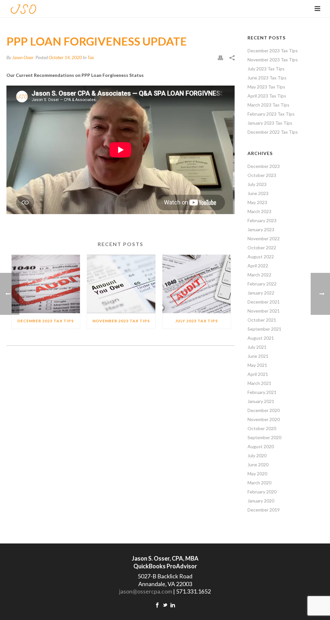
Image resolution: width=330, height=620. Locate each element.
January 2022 (261, 292)
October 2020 (262, 428)
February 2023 (262, 220)
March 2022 (259, 274)
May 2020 (257, 473)
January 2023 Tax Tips (270, 123)
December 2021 (264, 302)
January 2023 (261, 229)
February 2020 (262, 491)
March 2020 (259, 482)
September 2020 (264, 437)
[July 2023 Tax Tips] (196, 284)
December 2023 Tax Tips (45, 320)
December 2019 (264, 509)
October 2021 (262, 320)
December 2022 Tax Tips (273, 132)
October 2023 (262, 175)
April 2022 (258, 265)
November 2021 (264, 311)
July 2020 (257, 455)
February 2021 (262, 392)
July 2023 (257, 184)
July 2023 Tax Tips (196, 320)
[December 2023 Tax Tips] (46, 284)
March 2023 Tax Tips (268, 105)
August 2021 (261, 338)
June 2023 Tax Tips (267, 77)
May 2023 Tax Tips (266, 86)
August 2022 (261, 256)
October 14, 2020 (65, 57)
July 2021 (257, 347)
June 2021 (258, 356)
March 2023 (259, 211)
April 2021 (258, 374)
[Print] (220, 57)
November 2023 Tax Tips (121, 320)
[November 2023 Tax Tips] (121, 284)
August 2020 (261, 446)
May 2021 (257, 365)
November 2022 (264, 238)
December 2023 (264, 166)
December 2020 (264, 410)
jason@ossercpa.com (145, 591)
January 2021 (261, 401)
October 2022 (262, 247)
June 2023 (258, 193)
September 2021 (264, 329)
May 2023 (257, 202)
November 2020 (264, 419)
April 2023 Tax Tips (267, 95)
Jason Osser (23, 57)
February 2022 (262, 283)
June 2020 (258, 464)
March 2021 (259, 383)
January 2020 (261, 500)
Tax (90, 57)
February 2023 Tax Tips (271, 114)
